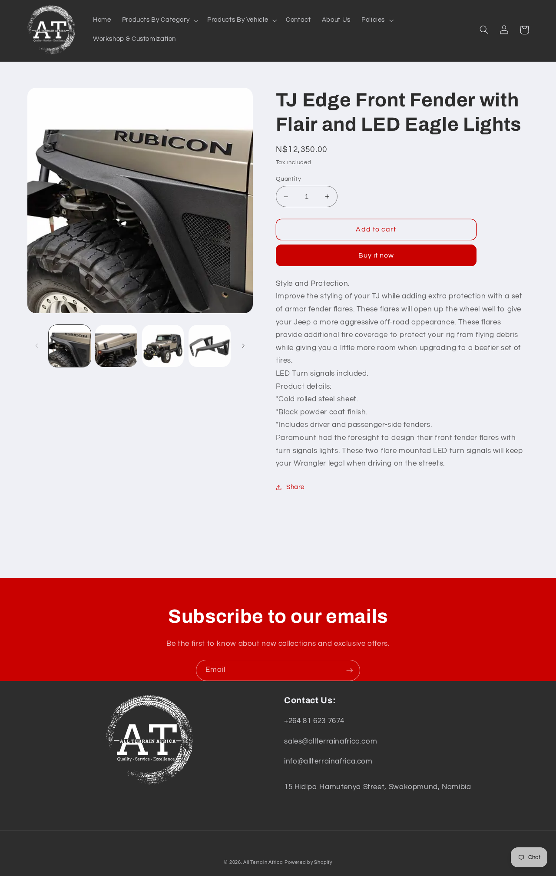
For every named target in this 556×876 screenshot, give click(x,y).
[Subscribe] (350, 670)
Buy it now (376, 255)
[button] (159, 20)
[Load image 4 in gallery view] (210, 346)
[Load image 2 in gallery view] (116, 346)
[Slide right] (243, 345)
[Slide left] (36, 345)
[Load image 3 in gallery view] (163, 346)
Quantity (288, 179)
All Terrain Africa (263, 862)
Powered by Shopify (308, 862)
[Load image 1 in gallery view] (70, 346)
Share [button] (295, 487)
